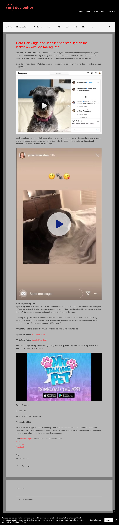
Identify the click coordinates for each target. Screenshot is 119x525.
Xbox (84, 27)
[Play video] (59, 377)
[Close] (116, 520)
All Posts (9, 27)
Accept (108, 520)
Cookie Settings (95, 520)
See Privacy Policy (19, 522)
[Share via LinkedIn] (28, 466)
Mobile (67, 27)
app (27, 458)
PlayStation (38, 27)
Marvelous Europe (23, 27)
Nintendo (50, 27)
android (22, 458)
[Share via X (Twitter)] (23, 466)
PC (59, 27)
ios (17, 458)
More (92, 27)
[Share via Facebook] (17, 466)
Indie (76, 27)
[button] (109, 27)
